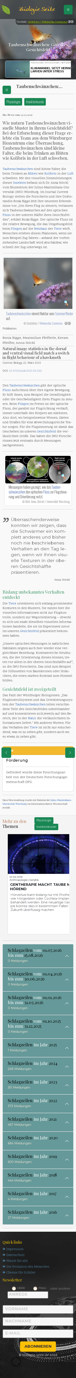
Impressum (14, 1249)
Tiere (58, 229)
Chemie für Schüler (20, 1273)
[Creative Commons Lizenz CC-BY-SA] (70, 22)
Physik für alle (17, 1261)
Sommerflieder (64, 313)
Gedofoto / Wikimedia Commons (47, 22)
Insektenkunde (35, 101)
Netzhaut (40, 229)
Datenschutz (15, 1255)
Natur (32, 718)
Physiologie (13, 101)
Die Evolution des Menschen (27, 1267)
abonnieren (38, 1346)
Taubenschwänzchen (18, 169)
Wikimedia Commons (50, 323)
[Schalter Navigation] (68, 9)
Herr (21, 1288)
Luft (70, 174)
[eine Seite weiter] (70, 752)
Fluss (7, 215)
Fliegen (16, 229)
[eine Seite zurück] (6, 752)
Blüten (32, 174)
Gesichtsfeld (46, 432)
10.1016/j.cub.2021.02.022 (25, 371)
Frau (42, 1288)
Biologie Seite (37, 9)
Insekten (19, 183)
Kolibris (50, 174)
